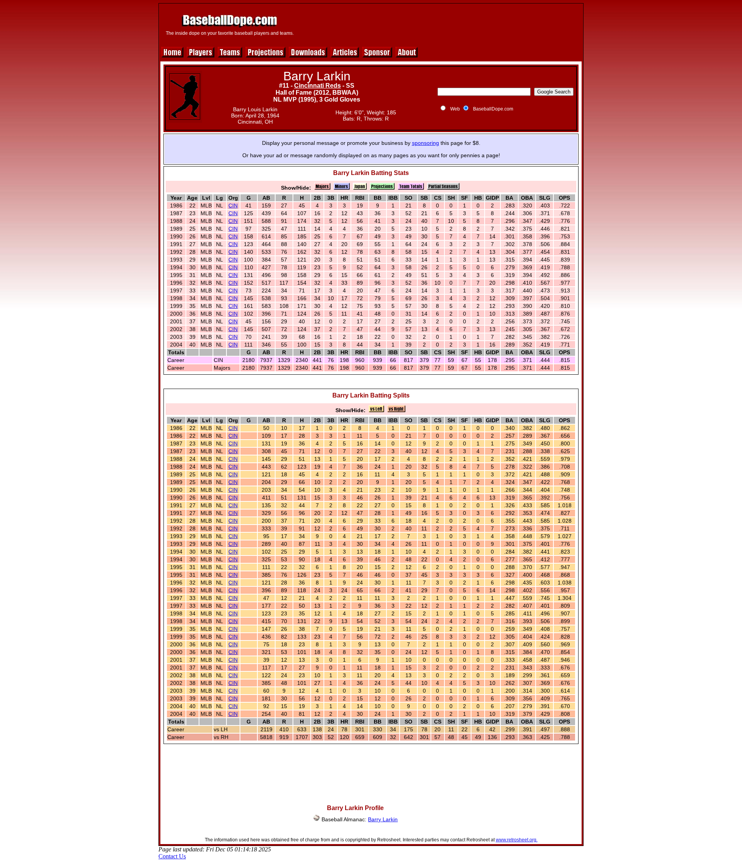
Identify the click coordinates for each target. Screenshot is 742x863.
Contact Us (172, 856)
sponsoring (425, 143)
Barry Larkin (383, 819)
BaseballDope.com (493, 109)
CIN (233, 205)
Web (455, 109)
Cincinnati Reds (317, 85)
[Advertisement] (439, 24)
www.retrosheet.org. (517, 840)
